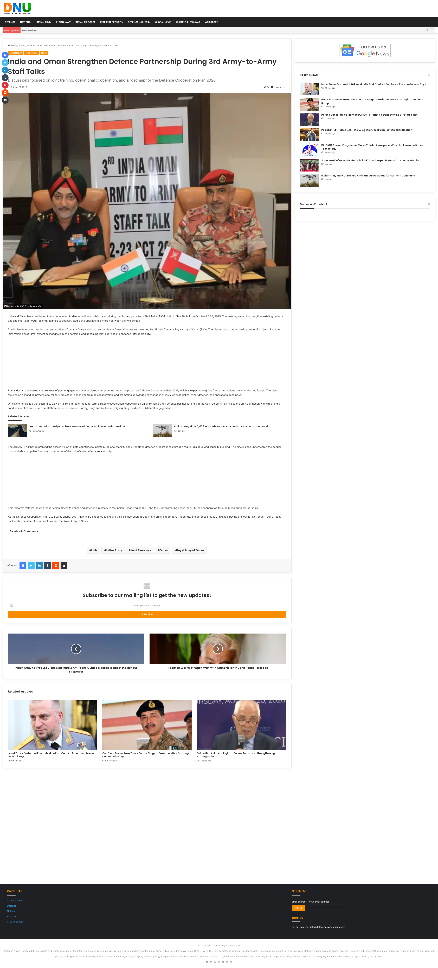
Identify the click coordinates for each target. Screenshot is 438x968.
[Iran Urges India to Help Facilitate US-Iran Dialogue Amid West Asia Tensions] (17, 430)
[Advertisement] (147, 364)
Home (13, 45)
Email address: (300, 901)
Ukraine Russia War (188, 22)
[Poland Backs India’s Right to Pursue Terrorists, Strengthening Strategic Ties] (241, 725)
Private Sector (15, 921)
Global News (163, 22)
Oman (164, 550)
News (22, 45)
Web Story (211, 22)
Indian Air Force (85, 22)
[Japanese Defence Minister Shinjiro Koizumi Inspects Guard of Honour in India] (309, 165)
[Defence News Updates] (17, 8)
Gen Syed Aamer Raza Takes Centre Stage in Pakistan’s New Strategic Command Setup (68, 30)
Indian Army (43, 22)
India (94, 550)
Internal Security (111, 22)
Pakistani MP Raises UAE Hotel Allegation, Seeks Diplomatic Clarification (366, 130)
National (26, 22)
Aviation (11, 916)
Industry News (15, 900)
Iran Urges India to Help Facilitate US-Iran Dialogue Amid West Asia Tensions (77, 426)
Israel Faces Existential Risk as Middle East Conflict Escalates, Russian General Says (51, 755)
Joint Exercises (141, 550)
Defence (10, 22)
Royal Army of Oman (190, 550)
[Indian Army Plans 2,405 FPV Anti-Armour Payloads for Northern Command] (162, 430)
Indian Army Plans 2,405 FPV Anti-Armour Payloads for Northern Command (221, 426)
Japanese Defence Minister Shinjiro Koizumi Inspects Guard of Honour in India (370, 160)
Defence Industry (139, 22)
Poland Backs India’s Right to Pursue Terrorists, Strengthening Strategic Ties (236, 755)
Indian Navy (63, 22)
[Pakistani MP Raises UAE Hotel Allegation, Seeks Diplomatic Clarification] (309, 134)
